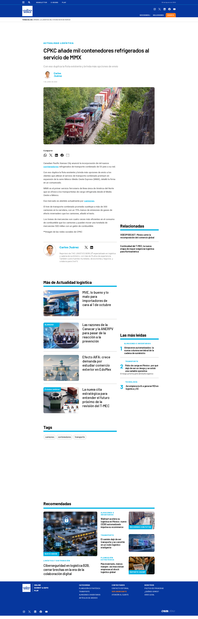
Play (64, 2)
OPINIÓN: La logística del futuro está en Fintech (51, 20)
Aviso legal (149, 595)
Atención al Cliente (120, 595)
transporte (80, 437)
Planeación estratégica (89, 588)
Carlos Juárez (58, 74)
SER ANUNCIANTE (119, 592)
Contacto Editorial (120, 588)
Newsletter (41, 2)
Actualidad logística (58, 43)
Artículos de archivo (88, 598)
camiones (49, 437)
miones (90, 201)
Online (37, 585)
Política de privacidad (154, 588)
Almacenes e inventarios (89, 595)
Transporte (84, 592)
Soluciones (158, 15)
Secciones (144, 15)
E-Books (54, 2)
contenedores (50, 166)
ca (85, 201)
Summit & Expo (41, 588)
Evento (170, 15)
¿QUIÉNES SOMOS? (151, 592)
